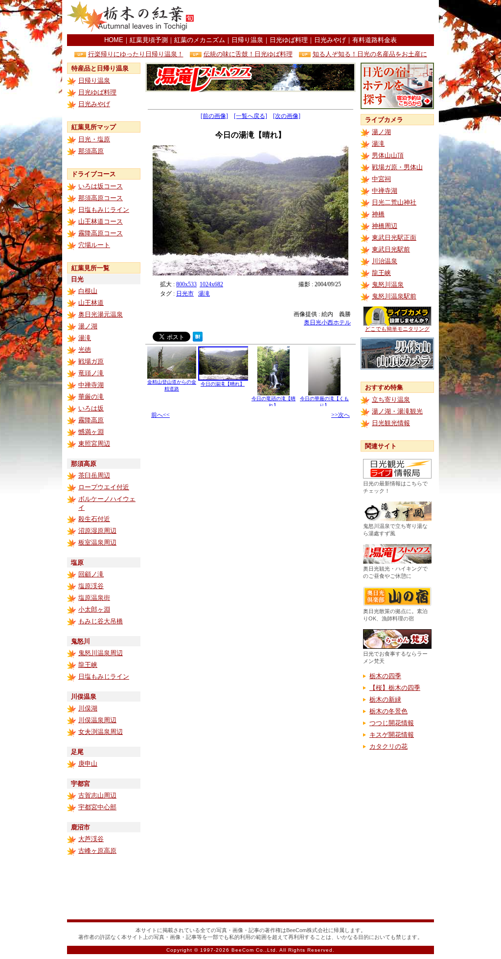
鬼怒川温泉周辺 (100, 653)
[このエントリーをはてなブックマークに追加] (198, 339)
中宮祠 (381, 179)
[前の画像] (214, 116)
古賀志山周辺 (97, 795)
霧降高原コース (100, 233)
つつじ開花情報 (391, 723)
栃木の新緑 (385, 699)
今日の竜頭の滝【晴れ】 (273, 402)
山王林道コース (100, 221)
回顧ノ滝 (91, 574)
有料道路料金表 (374, 40)
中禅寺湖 (91, 384)
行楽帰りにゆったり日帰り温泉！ (135, 54)
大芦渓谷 (91, 839)
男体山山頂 (388, 155)
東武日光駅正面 (394, 237)
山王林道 (91, 302)
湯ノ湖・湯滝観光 (397, 411)
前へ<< (160, 414)
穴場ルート (94, 245)
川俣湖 (87, 708)
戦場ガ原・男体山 (397, 167)
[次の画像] (286, 116)
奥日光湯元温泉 (100, 314)
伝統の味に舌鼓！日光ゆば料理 (248, 54)
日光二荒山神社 (394, 202)
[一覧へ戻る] (250, 116)
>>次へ (340, 414)
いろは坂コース (100, 186)
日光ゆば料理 (289, 40)
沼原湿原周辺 (97, 530)
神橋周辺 (384, 225)
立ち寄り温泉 (391, 399)
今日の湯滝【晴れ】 (223, 384)
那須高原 (91, 151)
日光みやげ (330, 40)
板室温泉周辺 (97, 542)
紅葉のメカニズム (199, 40)
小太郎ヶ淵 (94, 609)
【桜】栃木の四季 (394, 687)
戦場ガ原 (91, 361)
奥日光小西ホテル (327, 322)
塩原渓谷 (91, 586)
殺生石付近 (94, 519)
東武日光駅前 (391, 249)
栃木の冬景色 (388, 711)
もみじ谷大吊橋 (100, 621)
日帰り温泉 (247, 40)
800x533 (186, 284)
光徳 (84, 349)
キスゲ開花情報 (391, 734)
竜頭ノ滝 (91, 373)
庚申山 (87, 763)
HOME (113, 40)
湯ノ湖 (87, 326)
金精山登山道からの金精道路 (171, 385)
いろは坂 (91, 408)
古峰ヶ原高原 (97, 850)
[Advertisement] (319, 17)
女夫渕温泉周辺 (100, 731)
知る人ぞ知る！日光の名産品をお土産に (370, 54)
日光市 (185, 293)
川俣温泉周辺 (97, 720)
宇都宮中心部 (97, 807)
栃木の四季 (385, 676)
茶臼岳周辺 (94, 475)
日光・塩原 (94, 139)
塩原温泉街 (94, 597)
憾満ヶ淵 (91, 431)
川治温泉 (384, 261)
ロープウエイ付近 (103, 487)
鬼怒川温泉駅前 (394, 296)
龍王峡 (87, 664)
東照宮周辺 (94, 443)
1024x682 (211, 284)
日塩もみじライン (103, 209)
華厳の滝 (91, 396)
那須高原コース (100, 198)
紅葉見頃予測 (149, 40)
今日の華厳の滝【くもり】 (324, 402)
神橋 (378, 214)
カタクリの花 (388, 746)
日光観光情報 (391, 423)
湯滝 (84, 338)
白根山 (87, 291)
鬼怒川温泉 (388, 284)
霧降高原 (91, 420)
